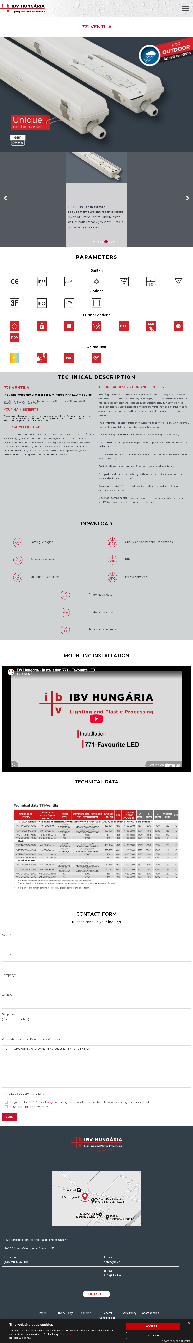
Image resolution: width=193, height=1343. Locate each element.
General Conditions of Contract (107, 1318)
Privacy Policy (65, 1313)
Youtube (86, 1313)
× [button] (188, 1323)
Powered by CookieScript (176, 1341)
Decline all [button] (153, 1335)
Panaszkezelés (150, 1313)
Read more (66, 1334)
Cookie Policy (128, 1313)
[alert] (96, 1331)
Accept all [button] (153, 1326)
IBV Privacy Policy (41, 1102)
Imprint (43, 1313)
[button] (185, 8)
